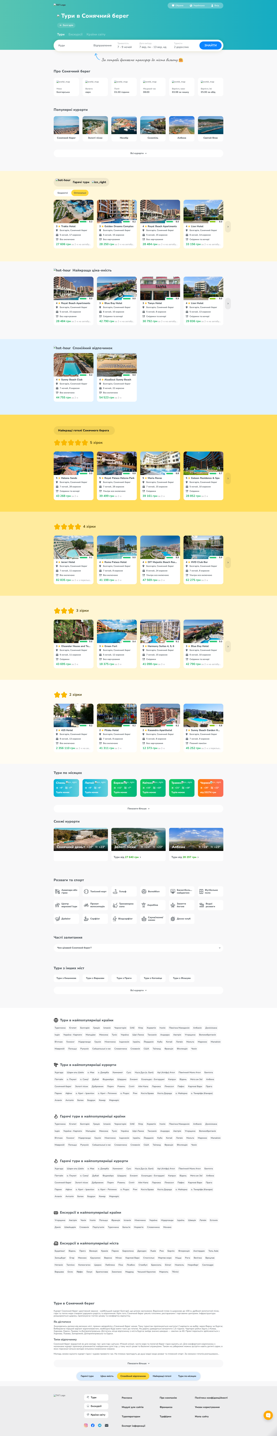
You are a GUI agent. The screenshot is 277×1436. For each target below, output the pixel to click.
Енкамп (134, 1079)
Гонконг (70, 1041)
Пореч (110, 1086)
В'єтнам (59, 1041)
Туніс (114, 1034)
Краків (104, 1250)
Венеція (93, 1250)
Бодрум (91, 1100)
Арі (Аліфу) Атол (166, 1072)
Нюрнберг (193, 1264)
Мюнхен (82, 1257)
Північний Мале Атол (190, 1072)
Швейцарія (70, 1227)
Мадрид (129, 1271)
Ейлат (168, 1264)
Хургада (59, 1072)
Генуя (89, 1271)
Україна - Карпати (72, 1034)
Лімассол (169, 1086)
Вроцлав (209, 1257)
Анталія (69, 1100)
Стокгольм (148, 1257)
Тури (60, 34)
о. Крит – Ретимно (107, 1093)
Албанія (197, 1027)
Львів (153, 1250)
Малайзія (215, 1041)
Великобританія (207, 1034)
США (146, 1048)
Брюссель (156, 1264)
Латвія (179, 1041)
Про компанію (168, 1397)
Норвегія (138, 1227)
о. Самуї (84, 1079)
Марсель (163, 1271)
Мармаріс (114, 1100)
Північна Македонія (179, 1027)
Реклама (127, 1397)
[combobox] (197, 5)
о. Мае (91, 1072)
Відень (183, 1079)
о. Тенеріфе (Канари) (202, 1093)
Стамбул (143, 1264)
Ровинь (121, 1086)
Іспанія (107, 1027)
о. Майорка (181, 1093)
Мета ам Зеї (196, 1079)
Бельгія (126, 1227)
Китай (169, 1041)
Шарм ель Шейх (75, 1072)
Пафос (181, 1086)
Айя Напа (143, 1086)
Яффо (80, 1271)
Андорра (165, 1034)
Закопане (117, 1271)
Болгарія (68, 25)
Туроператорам (131, 1416)
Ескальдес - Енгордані (152, 1079)
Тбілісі (175, 1271)
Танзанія (152, 1034)
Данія (58, 1227)
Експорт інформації (133, 1426)
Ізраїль (136, 1041)
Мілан (119, 1257)
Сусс (129, 1072)
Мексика (103, 1034)
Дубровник (97, 1086)
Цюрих (97, 1264)
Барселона (128, 1250)
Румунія (84, 1048)
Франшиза (166, 1407)
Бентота (208, 1072)
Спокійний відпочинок (133, 1376)
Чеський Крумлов (146, 1271)
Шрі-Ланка (138, 1034)
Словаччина (120, 1048)
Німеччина (110, 1041)
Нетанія (59, 1264)
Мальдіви (91, 1034)
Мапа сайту (202, 1416)
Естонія (214, 1220)
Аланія (58, 1100)
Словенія (135, 1048)
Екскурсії (96, 1406)
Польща (72, 1048)
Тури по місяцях (187, 1376)
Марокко (202, 1041)
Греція (96, 1027)
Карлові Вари (195, 1086)
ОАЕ (132, 1027)
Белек (80, 1100)
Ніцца (178, 1257)
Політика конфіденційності (211, 1397)
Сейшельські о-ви (101, 1048)
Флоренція (184, 1250)
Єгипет (72, 1027)
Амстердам (199, 1250)
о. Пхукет (71, 1079)
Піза (120, 1264)
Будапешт (60, 1250)
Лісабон (131, 1264)
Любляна (110, 1264)
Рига (187, 1257)
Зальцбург (60, 1257)
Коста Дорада (164, 1093)
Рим (135, 1093)
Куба (159, 1041)
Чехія (194, 1048)
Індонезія (124, 1041)
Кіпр (140, 1027)
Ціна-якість (107, 1376)
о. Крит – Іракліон (85, 1093)
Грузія (97, 1041)
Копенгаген (84, 1264)
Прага (209, 1086)
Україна (125, 1034)
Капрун (172, 1079)
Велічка (198, 1257)
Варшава (59, 1271)
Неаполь (179, 1264)
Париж (58, 1093)
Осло (70, 1271)
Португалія (98, 1227)
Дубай (95, 1079)
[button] (197, 5)
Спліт (131, 1086)
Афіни (68, 1093)
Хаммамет (118, 1072)
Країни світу (96, 34)
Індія (57, 1034)
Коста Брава (147, 1093)
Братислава (102, 1271)
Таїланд (157, 1048)
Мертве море (165, 1257)
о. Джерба (103, 1072)
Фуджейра (108, 1079)
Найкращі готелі (162, 1376)
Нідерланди (84, 1041)
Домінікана (211, 1027)
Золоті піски (81, 1086)
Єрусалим (95, 1257)
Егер (72, 1257)
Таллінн (71, 1264)
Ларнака (156, 1086)
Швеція (192, 1220)
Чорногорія (120, 1027)
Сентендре (207, 1264)
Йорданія (149, 1041)
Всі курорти (137, 153)
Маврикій (59, 1048)
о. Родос (124, 1093)
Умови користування (207, 1407)
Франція (168, 1048)
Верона (108, 1257)
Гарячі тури (87, 1376)
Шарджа (121, 1079)
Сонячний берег (63, 1086)
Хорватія (151, 1027)
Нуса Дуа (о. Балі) (144, 1072)
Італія (162, 1027)
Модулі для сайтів (133, 1407)
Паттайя (59, 1079)
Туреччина (60, 1027)
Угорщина (190, 1034)
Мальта (190, 1041)
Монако (167, 1227)
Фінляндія (182, 1048)
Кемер (102, 1100)
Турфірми (165, 1416)
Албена (210, 1079)
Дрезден (141, 1250)
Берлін (171, 1250)
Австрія (177, 1034)
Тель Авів (213, 1250)
